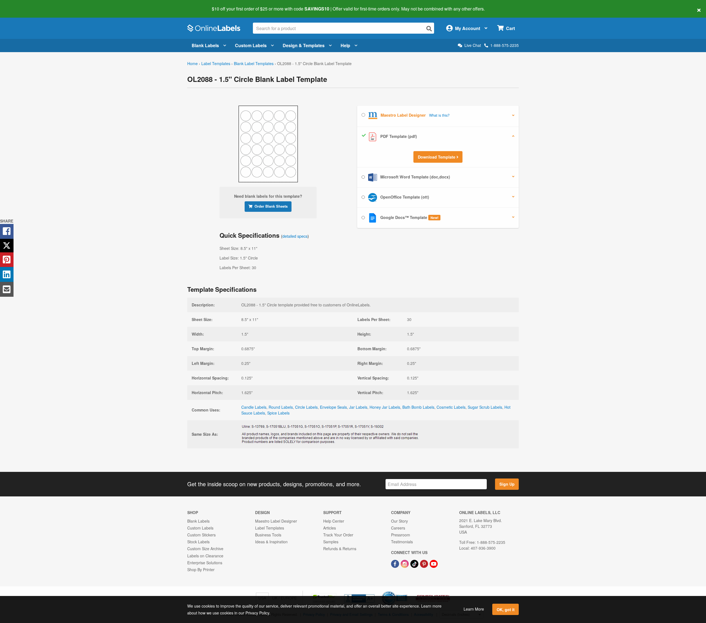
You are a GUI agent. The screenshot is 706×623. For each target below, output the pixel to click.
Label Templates (215, 63)
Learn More (474, 609)
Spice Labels (278, 413)
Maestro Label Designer (276, 521)
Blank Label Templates (254, 63)
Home (192, 63)
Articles (329, 528)
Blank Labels (205, 45)
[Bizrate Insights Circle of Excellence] (405, 591)
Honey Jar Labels (385, 407)
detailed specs (294, 236)
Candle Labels (253, 407)
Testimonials (402, 541)
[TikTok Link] (414, 563)
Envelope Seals (333, 407)
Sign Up (507, 484)
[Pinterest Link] (424, 563)
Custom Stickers (201, 535)
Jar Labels (358, 407)
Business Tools (268, 535)
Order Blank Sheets (271, 206)
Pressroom (400, 535)
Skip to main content (20, 5)
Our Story (399, 521)
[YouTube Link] (434, 563)
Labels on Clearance (205, 555)
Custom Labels (251, 45)
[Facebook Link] (395, 563)
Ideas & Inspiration (271, 541)
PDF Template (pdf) (398, 136)
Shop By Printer (201, 569)
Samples (330, 541)
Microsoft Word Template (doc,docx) (414, 177)
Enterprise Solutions (204, 562)
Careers (398, 528)
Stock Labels (198, 541)
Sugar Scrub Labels (485, 407)
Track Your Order (338, 535)
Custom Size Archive (205, 548)
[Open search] (429, 28)
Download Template (437, 157)
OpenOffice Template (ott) (404, 197)
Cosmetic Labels (451, 407)
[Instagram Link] (405, 563)
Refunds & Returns (339, 548)
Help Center (333, 521)
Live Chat (472, 45)
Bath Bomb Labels (418, 407)
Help (345, 45)
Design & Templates (304, 45)
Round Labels (281, 407)
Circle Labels (306, 407)
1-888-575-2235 (504, 45)
